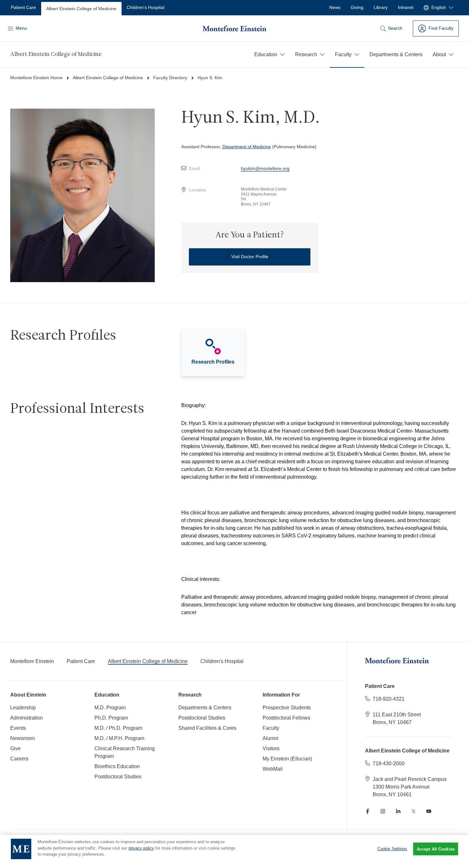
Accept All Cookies (436, 849)
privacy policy (141, 848)
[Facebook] (367, 811)
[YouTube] (428, 811)
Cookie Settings (392, 848)
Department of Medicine (246, 146)
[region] (234, 849)
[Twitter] (413, 811)
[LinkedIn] (398, 811)
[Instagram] (382, 811)
